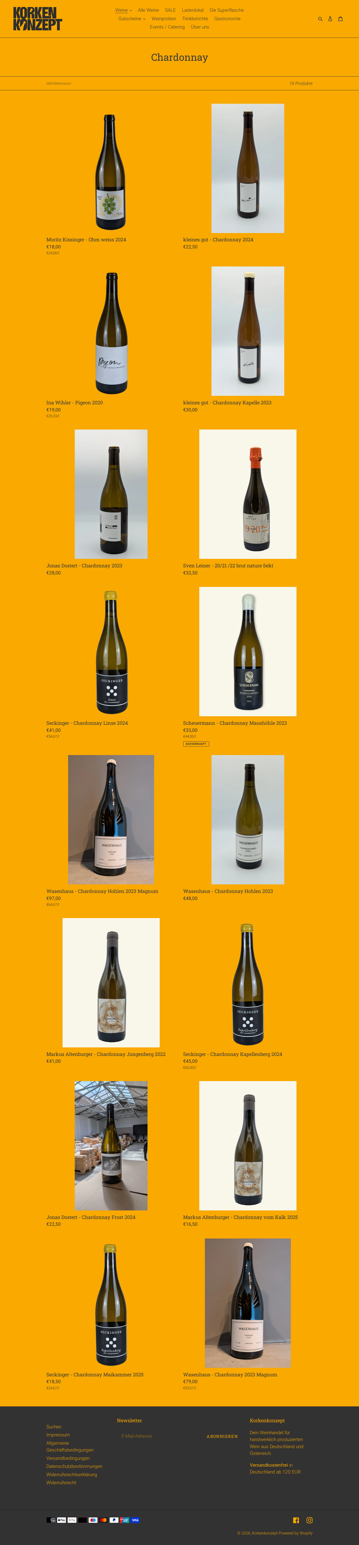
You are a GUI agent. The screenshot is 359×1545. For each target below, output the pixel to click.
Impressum (58, 1435)
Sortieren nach (58, 83)
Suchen (53, 1427)
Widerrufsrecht (61, 1482)
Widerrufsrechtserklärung (71, 1474)
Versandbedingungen (68, 1458)
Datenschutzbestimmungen (74, 1466)
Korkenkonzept (265, 1533)
